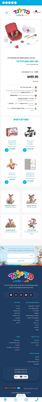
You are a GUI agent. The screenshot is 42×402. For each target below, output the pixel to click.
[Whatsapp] (6, 2)
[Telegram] (3, 2)
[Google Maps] (5, 399)
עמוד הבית (32, 58)
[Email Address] (26, 399)
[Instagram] (9, 2)
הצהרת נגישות (34, 389)
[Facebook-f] (15, 2)
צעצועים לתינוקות (24, 58)
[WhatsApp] (16, 399)
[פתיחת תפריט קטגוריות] (6, 12)
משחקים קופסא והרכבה (32, 302)
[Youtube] (12, 2)
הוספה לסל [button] (25, 150)
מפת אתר (26, 389)
